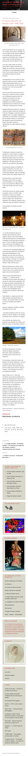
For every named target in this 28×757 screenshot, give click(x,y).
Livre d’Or (7, 672)
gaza (9, 427)
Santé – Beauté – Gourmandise (13, 614)
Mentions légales (9, 675)
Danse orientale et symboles (13, 590)
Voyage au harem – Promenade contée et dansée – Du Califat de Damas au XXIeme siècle (14, 741)
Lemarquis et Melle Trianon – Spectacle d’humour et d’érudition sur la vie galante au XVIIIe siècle (14, 715)
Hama (13, 427)
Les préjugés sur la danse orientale (14, 602)
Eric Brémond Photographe (12, 700)
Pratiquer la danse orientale (12, 611)
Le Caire (13, 429)
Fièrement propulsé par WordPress (11, 753)
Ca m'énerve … (9, 584)
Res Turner (8, 731)
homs (17, 427)
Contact (7, 678)
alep (6, 427)
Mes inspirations (10, 425)
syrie (6, 431)
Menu (14, 12)
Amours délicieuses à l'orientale (13, 581)
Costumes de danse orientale (13, 587)
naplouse (20, 429)
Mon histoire (8, 608)
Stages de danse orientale (14, 496)
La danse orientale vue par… (12, 593)
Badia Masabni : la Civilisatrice (11, 416)
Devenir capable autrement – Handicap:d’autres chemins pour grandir (13, 695)
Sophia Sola (15, 18)
